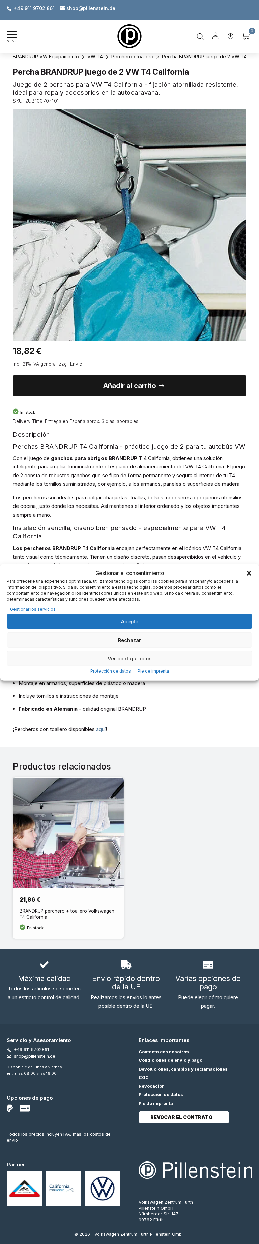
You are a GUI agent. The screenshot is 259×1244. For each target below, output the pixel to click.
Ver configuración (130, 658)
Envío (76, 364)
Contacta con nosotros (164, 1051)
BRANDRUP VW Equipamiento (46, 56)
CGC (144, 1077)
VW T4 (95, 56)
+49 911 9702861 (31, 1049)
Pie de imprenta (153, 671)
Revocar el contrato (181, 1117)
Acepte (129, 621)
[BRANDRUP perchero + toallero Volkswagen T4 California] (68, 858)
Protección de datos (110, 671)
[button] (249, 573)
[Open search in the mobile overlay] (200, 36)
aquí (101, 729)
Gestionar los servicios (33, 608)
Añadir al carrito (129, 386)
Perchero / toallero (132, 56)
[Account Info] (215, 36)
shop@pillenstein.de (34, 1056)
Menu (12, 41)
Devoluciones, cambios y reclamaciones (183, 1069)
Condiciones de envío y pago (170, 1060)
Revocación (152, 1086)
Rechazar (129, 639)
